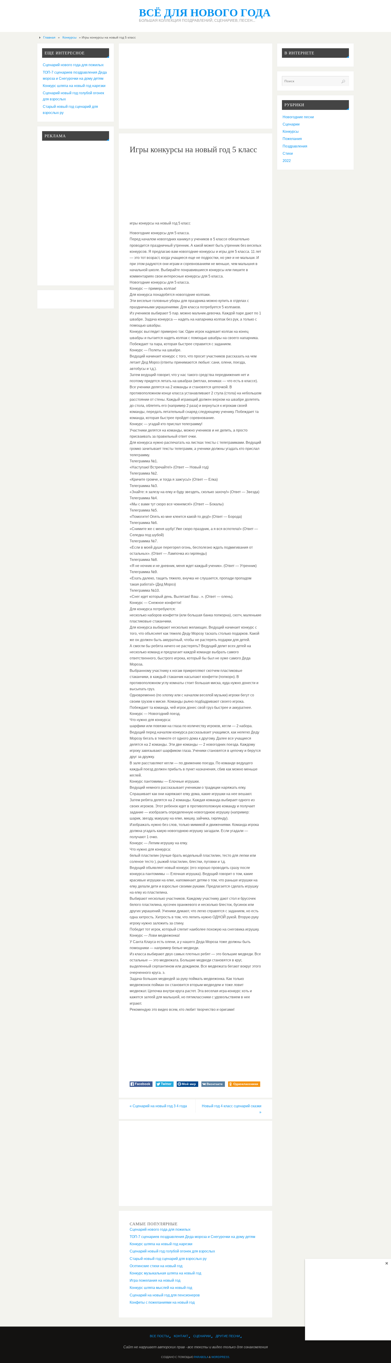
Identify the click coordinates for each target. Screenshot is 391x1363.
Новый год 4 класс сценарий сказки (231, 1109)
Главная (49, 37)
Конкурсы (69, 37)
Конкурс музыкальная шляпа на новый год (165, 1273)
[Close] (386, 1263)
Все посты (159, 1336)
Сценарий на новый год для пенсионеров (165, 1295)
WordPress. (220, 1357)
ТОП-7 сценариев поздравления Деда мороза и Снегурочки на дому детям (192, 1237)
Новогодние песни (298, 117)
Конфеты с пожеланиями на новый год (162, 1302)
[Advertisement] (195, 86)
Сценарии (291, 124)
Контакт (181, 1336)
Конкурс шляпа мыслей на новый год (161, 1288)
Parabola (201, 1357)
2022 (287, 161)
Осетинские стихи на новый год (156, 1266)
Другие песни (228, 1336)
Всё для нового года (205, 12)
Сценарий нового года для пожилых (160, 1229)
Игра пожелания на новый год (155, 1280)
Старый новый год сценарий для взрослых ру (168, 1259)
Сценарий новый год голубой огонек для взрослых (172, 1251)
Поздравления (295, 146)
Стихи (288, 153)
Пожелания (292, 139)
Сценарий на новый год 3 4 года (158, 1106)
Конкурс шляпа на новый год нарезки (161, 1244)
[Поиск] (343, 81)
